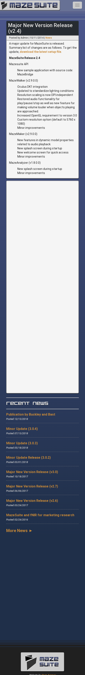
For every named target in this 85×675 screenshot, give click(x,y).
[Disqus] (42, 233)
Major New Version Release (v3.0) (32, 472)
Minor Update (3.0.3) (22, 443)
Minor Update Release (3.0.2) (28, 458)
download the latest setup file (40, 51)
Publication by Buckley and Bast (30, 414)
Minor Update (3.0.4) (22, 429)
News (48, 37)
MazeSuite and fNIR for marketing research (40, 515)
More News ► (19, 530)
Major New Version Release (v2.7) (32, 486)
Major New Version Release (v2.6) (32, 501)
